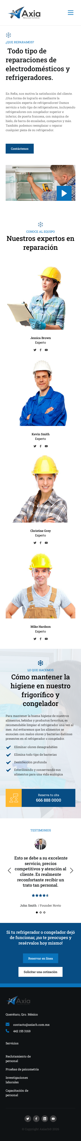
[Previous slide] (10, 870)
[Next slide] (71, 870)
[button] (70, 12)
